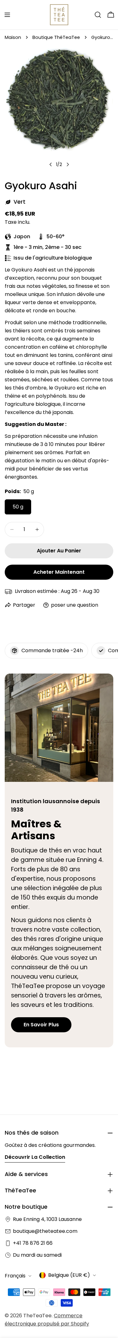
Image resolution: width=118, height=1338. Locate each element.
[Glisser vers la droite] (68, 164)
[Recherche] (98, 14)
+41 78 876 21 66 (33, 1243)
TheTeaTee (37, 1315)
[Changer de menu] (7, 14)
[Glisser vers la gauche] (51, 164)
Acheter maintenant (59, 572)
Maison (13, 37)
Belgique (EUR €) (69, 1275)
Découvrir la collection (35, 1157)
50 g (18, 506)
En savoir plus (41, 1024)
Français (15, 1275)
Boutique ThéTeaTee (56, 37)
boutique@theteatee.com (45, 1231)
